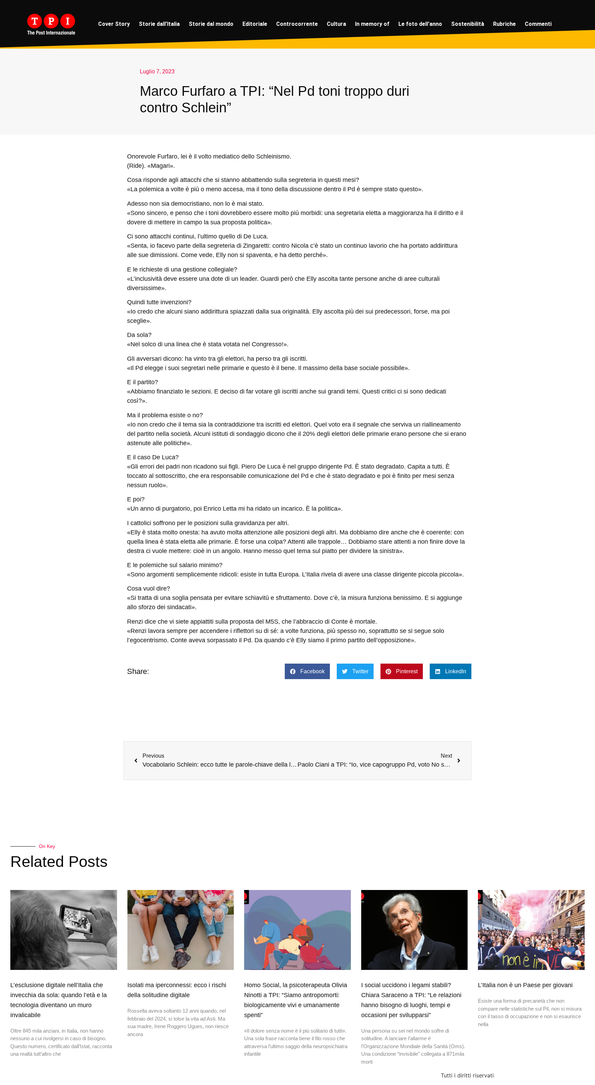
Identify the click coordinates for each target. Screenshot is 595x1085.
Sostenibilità (467, 24)
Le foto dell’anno (420, 24)
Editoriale (254, 24)
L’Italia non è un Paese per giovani (525, 985)
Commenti (538, 24)
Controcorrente (297, 24)
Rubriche (504, 24)
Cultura (336, 24)
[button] (307, 671)
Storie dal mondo (211, 24)
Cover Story (114, 24)
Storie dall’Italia (159, 24)
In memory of (372, 24)
